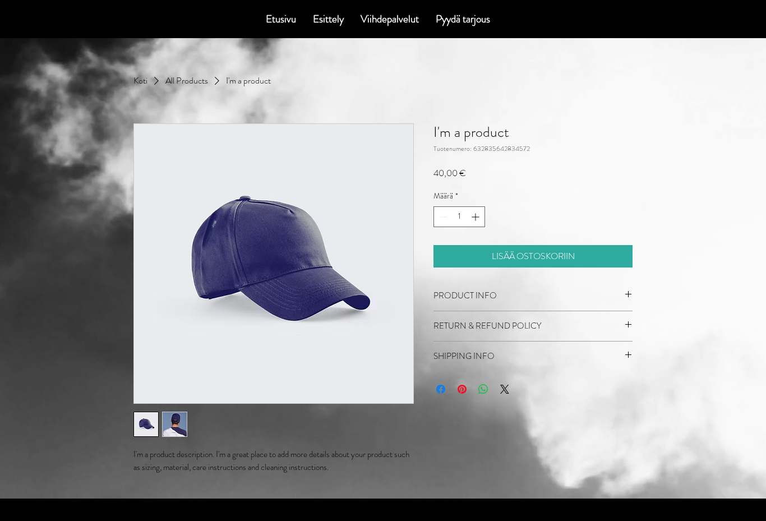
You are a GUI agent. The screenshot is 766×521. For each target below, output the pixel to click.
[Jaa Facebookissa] (440, 389)
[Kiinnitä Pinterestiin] (462, 389)
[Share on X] (504, 389)
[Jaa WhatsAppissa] (483, 389)
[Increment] (476, 217)
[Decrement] (442, 217)
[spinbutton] (459, 217)
